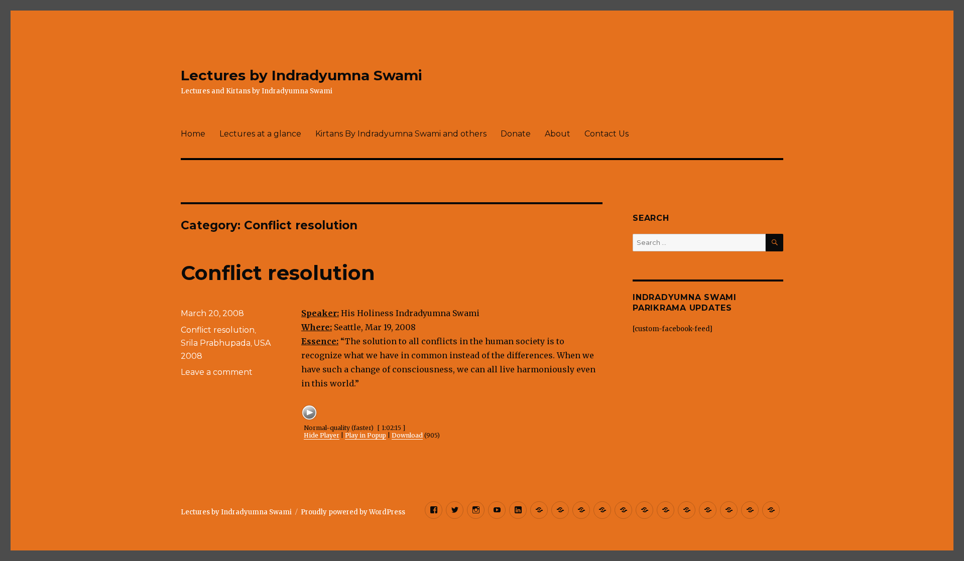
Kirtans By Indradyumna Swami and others (401, 133)
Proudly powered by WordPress (353, 512)
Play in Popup (365, 435)
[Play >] (309, 412)
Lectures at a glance (260, 133)
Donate (516, 133)
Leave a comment (217, 372)
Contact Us (606, 133)
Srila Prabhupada (216, 343)
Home (193, 133)
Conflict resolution (278, 272)
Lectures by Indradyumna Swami (301, 75)
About (557, 133)
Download (407, 435)
